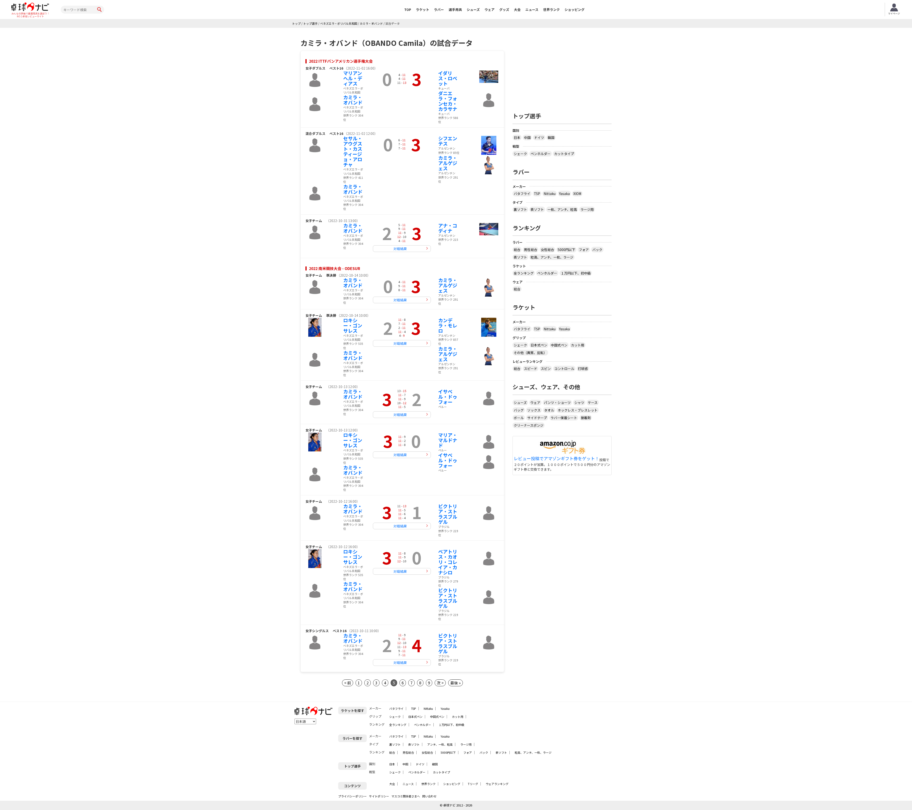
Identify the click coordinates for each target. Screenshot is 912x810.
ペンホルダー (541, 153)
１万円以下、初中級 (576, 273)
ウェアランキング (497, 784)
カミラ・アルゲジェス (447, 163)
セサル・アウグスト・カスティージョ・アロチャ (352, 151)
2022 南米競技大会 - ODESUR (334, 268)
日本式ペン (539, 345)
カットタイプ (564, 153)
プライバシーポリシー (352, 796)
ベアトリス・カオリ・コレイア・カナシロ (447, 562)
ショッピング (574, 9)
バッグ (519, 410)
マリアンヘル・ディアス (352, 78)
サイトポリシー (379, 796)
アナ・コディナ (447, 228)
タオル (549, 410)
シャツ (579, 402)
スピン (546, 368)
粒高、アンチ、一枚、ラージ (552, 257)
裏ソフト (520, 209)
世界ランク (551, 9)
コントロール (564, 368)
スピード (530, 368)
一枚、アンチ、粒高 (562, 209)
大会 (517, 9)
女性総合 (547, 249)
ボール (519, 417)
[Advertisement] (562, 68)
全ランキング (524, 273)
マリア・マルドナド (447, 440)
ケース (593, 402)
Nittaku (550, 193)
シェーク (520, 153)
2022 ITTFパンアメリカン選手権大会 (341, 61)
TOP (407, 9)
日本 (517, 137)
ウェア (489, 9)
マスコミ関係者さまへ (405, 796)
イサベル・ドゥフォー (447, 396)
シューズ (473, 9)
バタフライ (522, 193)
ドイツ (539, 137)
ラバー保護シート (564, 417)
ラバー (439, 9)
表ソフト (537, 209)
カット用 (577, 345)
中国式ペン (559, 345)
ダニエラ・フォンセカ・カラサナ (447, 101)
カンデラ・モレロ (447, 325)
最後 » (455, 683)
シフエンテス (447, 141)
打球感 (583, 368)
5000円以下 (566, 249)
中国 (527, 137)
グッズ (504, 9)
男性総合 (530, 249)
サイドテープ (537, 417)
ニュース (531, 9)
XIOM (577, 193)
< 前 (347, 683)
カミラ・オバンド (352, 100)
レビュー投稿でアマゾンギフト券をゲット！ (556, 458)
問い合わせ (429, 796)
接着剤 (586, 417)
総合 (517, 249)
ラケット (422, 9)
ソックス (534, 410)
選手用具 (455, 9)
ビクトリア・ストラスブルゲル (447, 514)
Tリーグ (473, 784)
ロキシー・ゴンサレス (352, 325)
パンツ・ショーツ (557, 402)
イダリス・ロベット (447, 78)
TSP (537, 193)
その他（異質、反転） (530, 352)
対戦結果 (400, 248)
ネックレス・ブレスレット (578, 410)
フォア (584, 249)
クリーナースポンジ (528, 425)
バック (597, 249)
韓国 (551, 137)
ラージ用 (587, 209)
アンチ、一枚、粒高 (440, 744)
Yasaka (564, 193)
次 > (440, 683)
